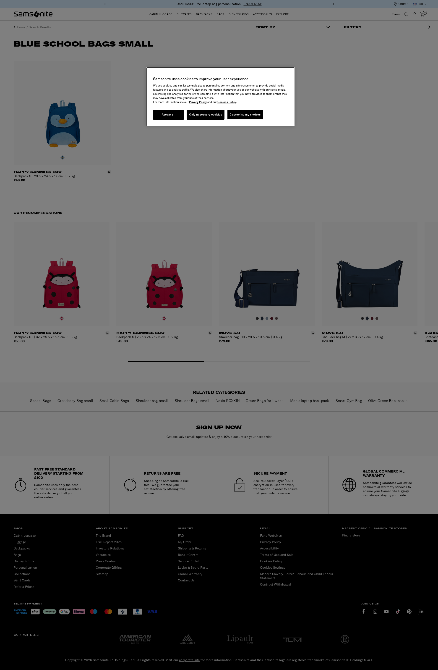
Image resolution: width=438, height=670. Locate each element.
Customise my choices (245, 114)
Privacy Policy (198, 102)
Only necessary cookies (205, 114)
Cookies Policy (226, 102)
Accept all (168, 114)
